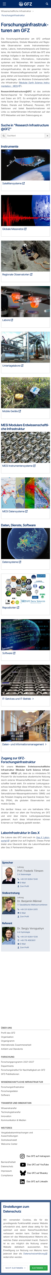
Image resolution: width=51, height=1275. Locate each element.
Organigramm (8, 1041)
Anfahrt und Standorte (12, 1049)
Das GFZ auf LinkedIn (37, 1181)
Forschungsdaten (9, 1091)
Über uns (6, 1027)
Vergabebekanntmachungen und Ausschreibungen (17, 1134)
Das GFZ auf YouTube (38, 1164)
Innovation (6, 1116)
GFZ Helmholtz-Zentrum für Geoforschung (25, 4)
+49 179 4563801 (27, 940)
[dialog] (25, 1237)
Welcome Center (9, 1144)
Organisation (7, 1037)
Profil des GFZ (8, 1032)
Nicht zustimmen (14, 1268)
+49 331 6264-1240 (29, 879)
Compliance (7, 1175)
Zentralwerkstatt (9, 1140)
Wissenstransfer (9, 1108)
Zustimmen (37, 1268)
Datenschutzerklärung (34, 1253)
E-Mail (23, 882)
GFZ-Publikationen (10, 1074)
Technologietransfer (11, 1112)
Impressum (6, 1171)
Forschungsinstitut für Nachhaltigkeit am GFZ (23, 1070)
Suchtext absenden (3, 135)
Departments (7, 1066)
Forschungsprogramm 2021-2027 (17, 1062)
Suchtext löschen (47, 135)
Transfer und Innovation (16, 1103)
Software (5, 1095)
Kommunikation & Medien (13, 1120)
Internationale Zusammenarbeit (16, 1044)
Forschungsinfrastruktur (13, 15)
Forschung (7, 1057)
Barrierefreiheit (8, 1162)
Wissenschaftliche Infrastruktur (16, 11)
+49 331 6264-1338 (29, 937)
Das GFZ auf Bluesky (37, 1173)
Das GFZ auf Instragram (38, 1156)
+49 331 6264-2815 (29, 909)
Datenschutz (7, 1166)
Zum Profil (24, 886)
